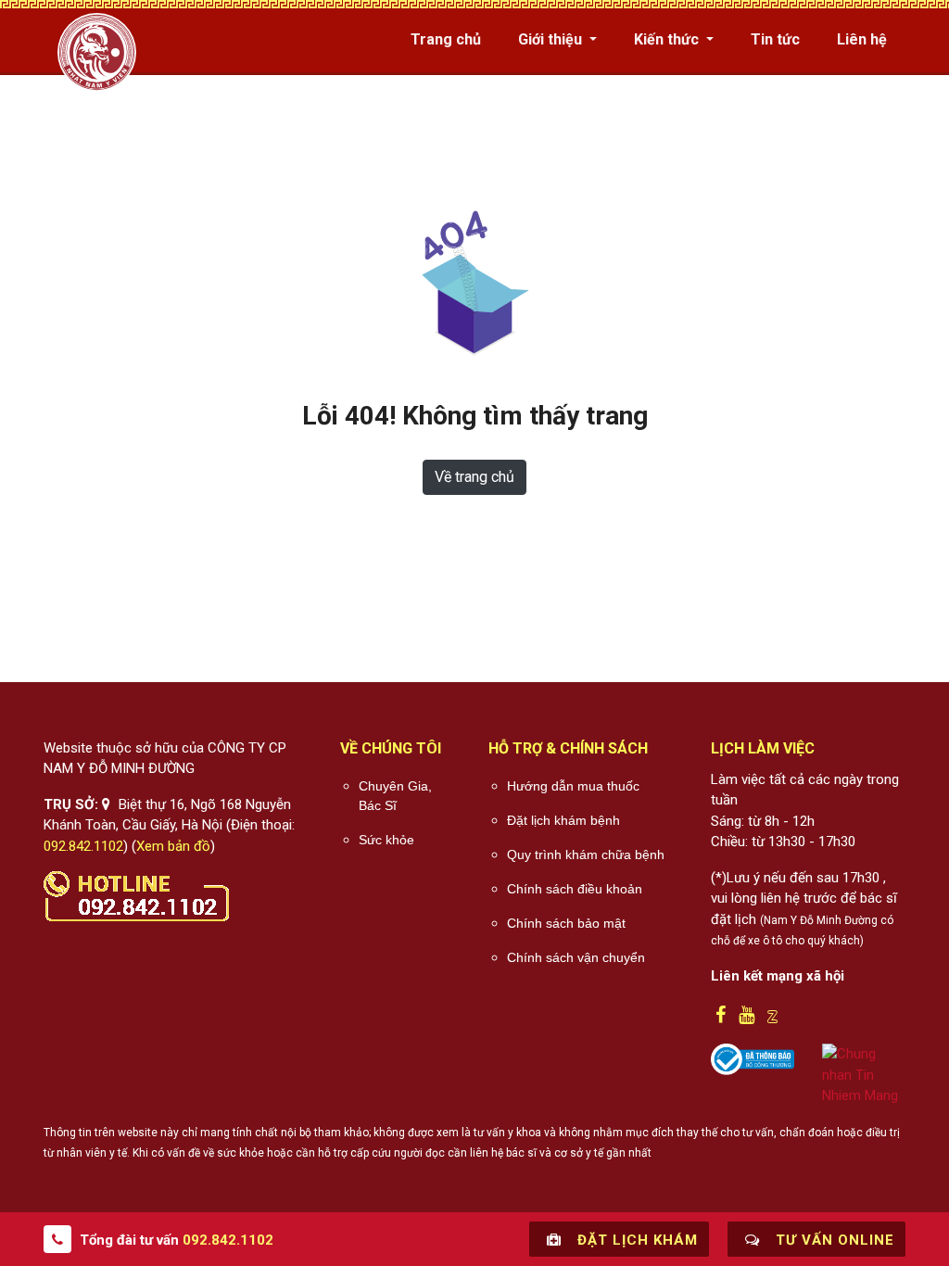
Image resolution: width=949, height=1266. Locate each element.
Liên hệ (862, 39)
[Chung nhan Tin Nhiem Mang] (863, 1074)
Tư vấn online (832, 1240)
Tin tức (775, 39)
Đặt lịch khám (635, 1240)
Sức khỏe (386, 839)
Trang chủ (446, 39)
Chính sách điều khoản (574, 888)
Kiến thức (668, 39)
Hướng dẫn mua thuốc (573, 786)
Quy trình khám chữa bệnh (585, 854)
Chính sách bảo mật (566, 923)
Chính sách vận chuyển (576, 957)
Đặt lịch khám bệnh (563, 820)
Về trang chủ (474, 477)
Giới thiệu (552, 39)
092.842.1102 (83, 846)
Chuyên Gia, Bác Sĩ (395, 796)
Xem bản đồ (173, 846)
